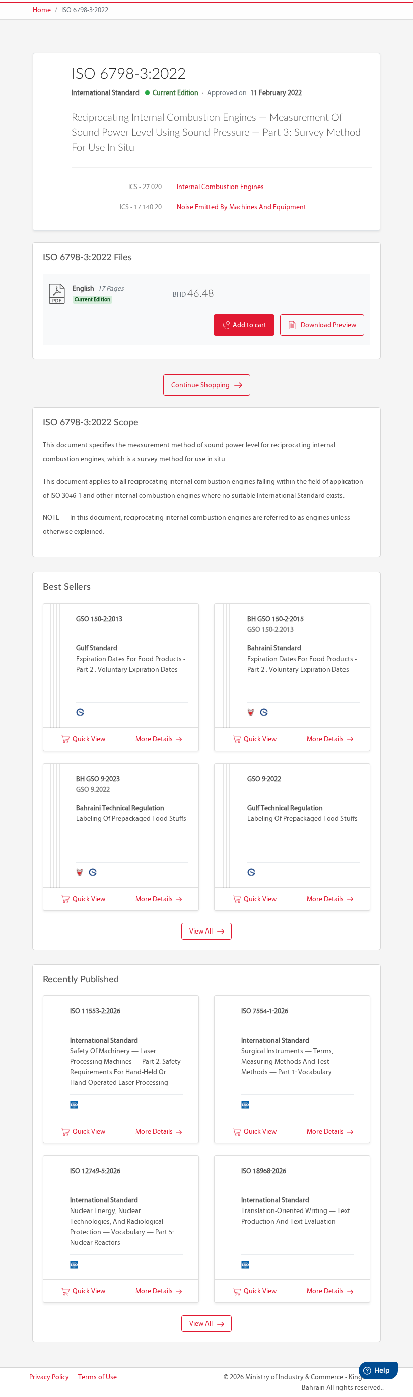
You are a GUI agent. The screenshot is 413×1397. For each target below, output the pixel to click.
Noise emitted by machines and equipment (241, 207)
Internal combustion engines (220, 186)
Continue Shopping (202, 385)
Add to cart (248, 325)
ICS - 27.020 (145, 186)
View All (203, 931)
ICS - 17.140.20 (141, 207)
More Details (155, 739)
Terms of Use (97, 1377)
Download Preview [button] (326, 325)
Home (42, 10)
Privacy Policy (49, 1377)
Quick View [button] (87, 739)
